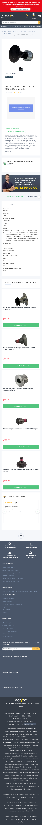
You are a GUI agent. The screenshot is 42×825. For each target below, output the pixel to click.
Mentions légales (30, 713)
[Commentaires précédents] (4, 512)
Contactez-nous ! (8, 625)
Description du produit (13, 128)
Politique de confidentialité (20, 789)
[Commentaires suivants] (38, 512)
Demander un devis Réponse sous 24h (21, 108)
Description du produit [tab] (15, 196)
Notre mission (7, 634)
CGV (29, 716)
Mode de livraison (8, 567)
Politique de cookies (20, 719)
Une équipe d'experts (9, 631)
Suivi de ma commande (10, 570)
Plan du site (10, 724)
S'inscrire (36, 648)
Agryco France (29, 724)
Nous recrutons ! (8, 636)
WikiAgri (5, 612)
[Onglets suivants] (39, 197)
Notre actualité (7, 628)
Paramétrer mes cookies (12, 713)
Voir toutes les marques (10, 581)
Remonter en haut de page (21, 536)
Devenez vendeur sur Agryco (12, 604)
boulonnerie (27, 138)
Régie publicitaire (8, 607)
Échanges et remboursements (13, 578)
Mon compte (7, 623)
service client (26, 26)
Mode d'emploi (7, 601)
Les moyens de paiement (11, 573)
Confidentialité (14, 716)
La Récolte (6, 609)
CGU (23, 716)
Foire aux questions (9, 598)
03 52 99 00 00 (7, 26)
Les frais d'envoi (8, 575)
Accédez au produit (21, 325)
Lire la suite (8, 151)
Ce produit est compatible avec (15, 131)
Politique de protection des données (20, 721)
